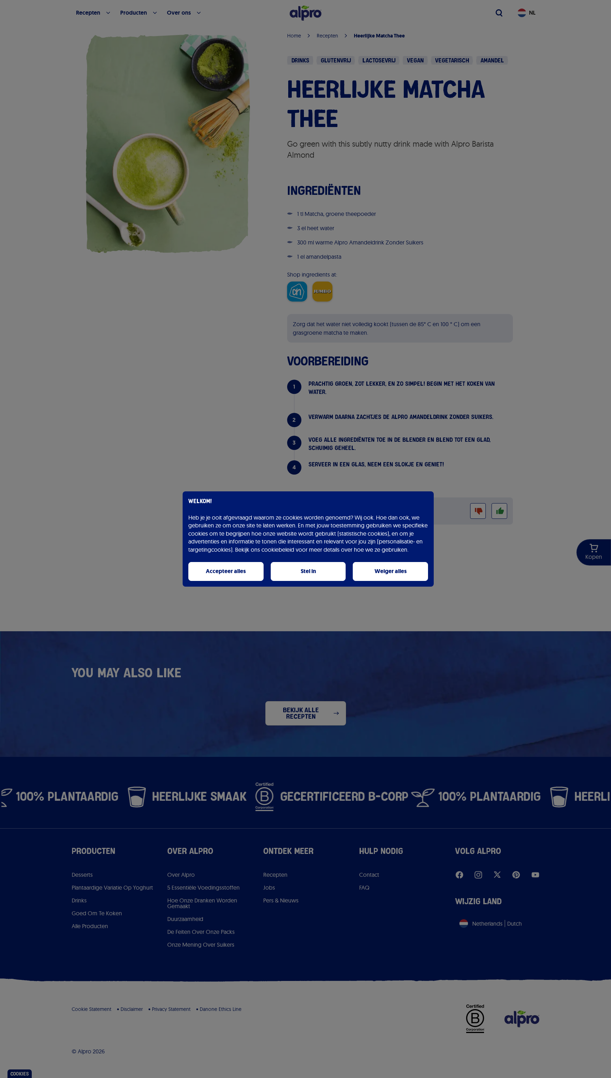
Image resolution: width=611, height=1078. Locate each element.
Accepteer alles (226, 571)
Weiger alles (391, 571)
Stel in (308, 571)
